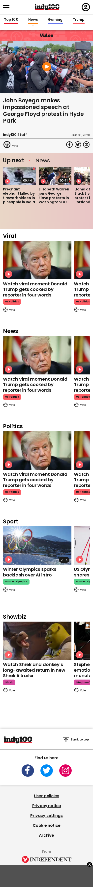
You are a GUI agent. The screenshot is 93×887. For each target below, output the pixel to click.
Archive (46, 835)
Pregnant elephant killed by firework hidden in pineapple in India (19, 196)
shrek (9, 682)
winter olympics (16, 581)
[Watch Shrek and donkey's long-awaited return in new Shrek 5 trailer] (37, 641)
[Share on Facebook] (69, 144)
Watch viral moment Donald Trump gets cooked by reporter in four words (35, 289)
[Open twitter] (46, 770)
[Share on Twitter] (78, 144)
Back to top (80, 739)
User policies (46, 796)
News (33, 20)
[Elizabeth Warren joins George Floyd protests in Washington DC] (55, 176)
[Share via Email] (86, 144)
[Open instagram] (65, 770)
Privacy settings (46, 815)
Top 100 (11, 20)
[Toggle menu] (7, 7)
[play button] (46, 67)
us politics (12, 301)
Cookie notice (47, 825)
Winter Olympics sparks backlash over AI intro (29, 572)
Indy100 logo (47, 7)
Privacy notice (46, 806)
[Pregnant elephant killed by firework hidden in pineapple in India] (19, 176)
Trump (79, 20)
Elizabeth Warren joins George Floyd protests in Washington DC (54, 196)
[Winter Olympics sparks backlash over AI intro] (37, 545)
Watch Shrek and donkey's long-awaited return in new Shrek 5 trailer (34, 670)
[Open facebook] (28, 770)
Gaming (55, 20)
